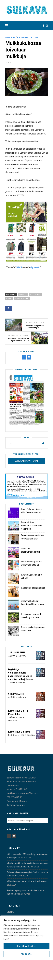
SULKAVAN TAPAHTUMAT (26, 461)
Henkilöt (10, 38)
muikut (9, 298)
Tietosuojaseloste (16, 805)
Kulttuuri (22, 38)
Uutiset (34, 38)
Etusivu (10, 912)
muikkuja (23, 294)
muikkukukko (35, 294)
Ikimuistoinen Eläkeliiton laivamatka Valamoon (31, 525)
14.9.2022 (9, 62)
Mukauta (26, 954)
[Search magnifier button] (43, 443)
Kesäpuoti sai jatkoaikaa (33, 588)
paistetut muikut (22, 298)
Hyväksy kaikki (26, 946)
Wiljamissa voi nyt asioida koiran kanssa (26, 881)
